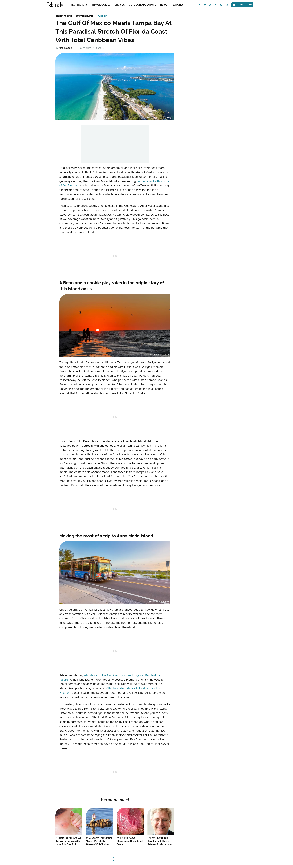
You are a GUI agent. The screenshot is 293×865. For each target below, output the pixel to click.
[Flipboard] (215, 5)
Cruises (120, 5)
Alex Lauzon (65, 48)
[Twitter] (210, 5)
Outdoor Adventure (142, 5)
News (163, 5)
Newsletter (244, 5)
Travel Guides (101, 5)
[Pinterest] (204, 5)
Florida (102, 16)
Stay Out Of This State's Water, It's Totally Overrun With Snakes (99, 841)
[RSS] (226, 5)
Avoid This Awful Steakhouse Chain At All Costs (130, 841)
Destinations (79, 5)
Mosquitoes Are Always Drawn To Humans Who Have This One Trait (68, 841)
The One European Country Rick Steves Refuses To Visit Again (159, 841)
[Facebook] (199, 5)
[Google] (221, 5)
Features (178, 5)
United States (85, 16)
